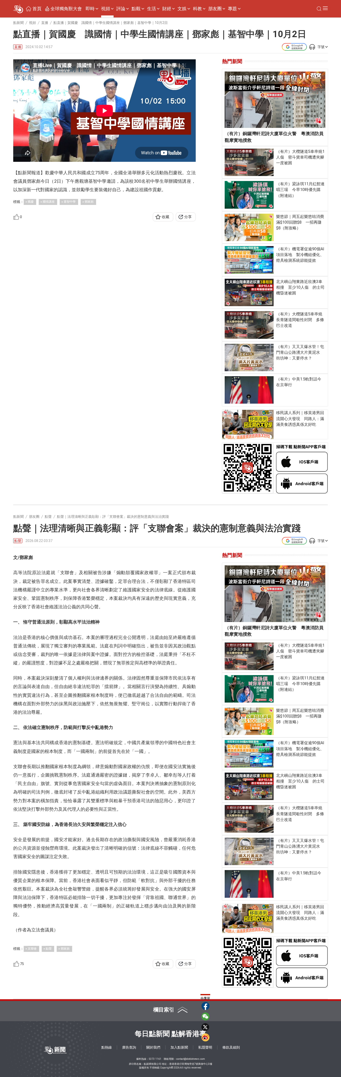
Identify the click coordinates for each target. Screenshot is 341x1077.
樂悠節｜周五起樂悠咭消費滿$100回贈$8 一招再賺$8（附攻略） (300, 222)
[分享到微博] (205, 1037)
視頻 (105, 8)
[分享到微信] (205, 1016)
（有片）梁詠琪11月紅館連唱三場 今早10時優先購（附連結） (300, 189)
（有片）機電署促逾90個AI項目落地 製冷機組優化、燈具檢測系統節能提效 (300, 255)
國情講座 (49, 201)
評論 (120, 8)
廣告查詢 (129, 1047)
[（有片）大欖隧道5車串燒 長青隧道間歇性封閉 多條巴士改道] (249, 325)
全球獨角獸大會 (66, 8)
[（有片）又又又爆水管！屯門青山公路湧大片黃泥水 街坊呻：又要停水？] (249, 357)
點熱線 (106, 1047)
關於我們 (153, 1047)
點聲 (17, 541)
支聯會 (32, 948)
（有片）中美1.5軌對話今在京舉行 (298, 382)
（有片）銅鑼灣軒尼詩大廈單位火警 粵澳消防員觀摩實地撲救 (274, 137)
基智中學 (70, 201)
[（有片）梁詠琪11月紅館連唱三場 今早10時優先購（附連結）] (249, 194)
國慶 (31, 201)
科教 (197, 8)
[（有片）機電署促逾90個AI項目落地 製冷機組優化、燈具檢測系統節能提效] (249, 259)
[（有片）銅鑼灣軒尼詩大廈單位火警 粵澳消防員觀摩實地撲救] (275, 100)
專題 (232, 8)
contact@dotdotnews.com (190, 1059)
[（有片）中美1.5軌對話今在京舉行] (249, 390)
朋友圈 (215, 8)
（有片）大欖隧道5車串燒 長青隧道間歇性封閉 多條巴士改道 (300, 320)
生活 (151, 8)
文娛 (181, 8)
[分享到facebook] (205, 1006)
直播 (17, 47)
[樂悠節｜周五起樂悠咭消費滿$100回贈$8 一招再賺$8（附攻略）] (249, 227)
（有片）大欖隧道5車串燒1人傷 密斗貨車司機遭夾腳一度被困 (300, 157)
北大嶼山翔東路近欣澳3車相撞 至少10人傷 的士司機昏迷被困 (300, 287)
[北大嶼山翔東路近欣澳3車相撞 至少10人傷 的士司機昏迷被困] (249, 292)
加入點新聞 (179, 1047)
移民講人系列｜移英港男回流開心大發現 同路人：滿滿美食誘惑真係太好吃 (300, 418)
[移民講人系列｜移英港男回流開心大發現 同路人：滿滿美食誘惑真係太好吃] (248, 424)
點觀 (136, 8)
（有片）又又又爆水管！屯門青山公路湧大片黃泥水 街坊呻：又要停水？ (300, 352)
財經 (166, 8)
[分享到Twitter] (205, 1027)
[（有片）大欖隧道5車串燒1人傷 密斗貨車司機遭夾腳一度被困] (249, 162)
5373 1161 (155, 1059)
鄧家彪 (89, 201)
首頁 (36, 8)
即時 (90, 8)
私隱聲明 (205, 1047)
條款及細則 (231, 1047)
